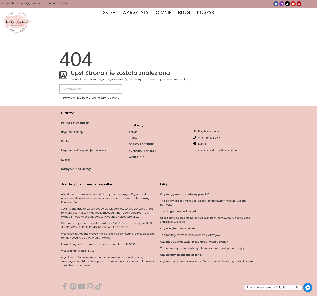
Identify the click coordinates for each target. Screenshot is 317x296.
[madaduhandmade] (16, 21)
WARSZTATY (137, 157)
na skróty (136, 125)
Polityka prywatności (75, 123)
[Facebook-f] (64, 286)
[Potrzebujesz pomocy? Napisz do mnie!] (307, 287)
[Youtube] (293, 3)
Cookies (66, 141)
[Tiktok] (287, 3)
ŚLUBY (133, 138)
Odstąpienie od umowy (76, 169)
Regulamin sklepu (72, 132)
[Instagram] (281, 3)
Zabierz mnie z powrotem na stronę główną (90, 98)
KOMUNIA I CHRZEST (142, 150)
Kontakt (66, 159)
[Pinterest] (299, 3)
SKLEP (133, 132)
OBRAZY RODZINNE (141, 144)
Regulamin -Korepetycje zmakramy (84, 150)
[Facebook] (275, 3)
